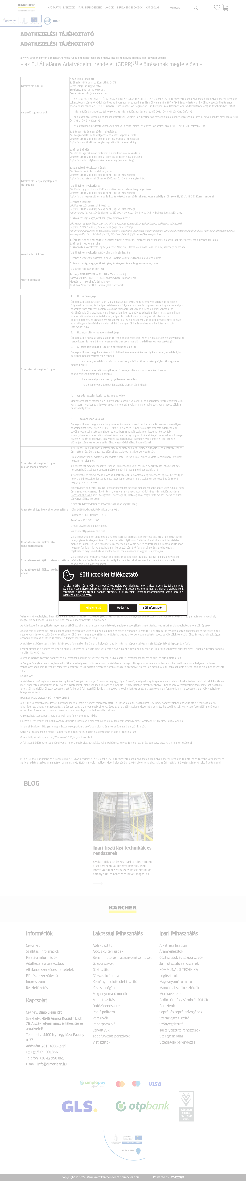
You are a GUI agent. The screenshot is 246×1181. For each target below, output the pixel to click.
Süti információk (152, 608)
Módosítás (123, 608)
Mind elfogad (93, 608)
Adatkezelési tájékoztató (77, 595)
